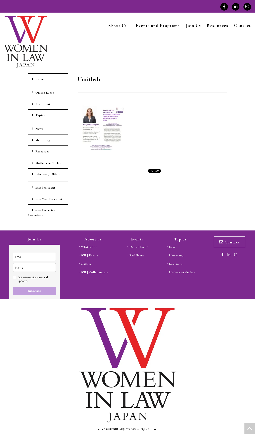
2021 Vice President (48, 199)
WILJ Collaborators (94, 272)
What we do (89, 247)
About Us (117, 25)
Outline (86, 264)
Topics (40, 115)
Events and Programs (158, 25)
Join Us (193, 25)
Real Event (42, 104)
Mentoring (42, 140)
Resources (217, 25)
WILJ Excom (89, 255)
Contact (242, 25)
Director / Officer (48, 174)
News (39, 129)
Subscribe (34, 291)
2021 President (45, 188)
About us (92, 239)
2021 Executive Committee (41, 212)
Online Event (44, 93)
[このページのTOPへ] (249, 428)
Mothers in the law (48, 163)
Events (40, 79)
